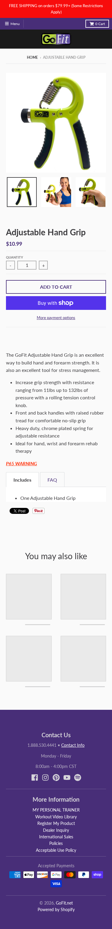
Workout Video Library (56, 816)
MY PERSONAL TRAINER (56, 809)
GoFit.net (64, 902)
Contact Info (73, 745)
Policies (56, 843)
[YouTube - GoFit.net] (66, 777)
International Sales (56, 836)
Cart (100, 23)
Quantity (14, 257)
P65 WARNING (21, 463)
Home (32, 57)
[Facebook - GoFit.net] (34, 777)
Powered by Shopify (56, 909)
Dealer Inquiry (56, 830)
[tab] (22, 479)
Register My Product (56, 823)
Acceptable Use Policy (56, 850)
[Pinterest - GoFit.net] (56, 777)
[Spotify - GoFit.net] (77, 777)
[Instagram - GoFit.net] (45, 777)
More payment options (56, 317)
